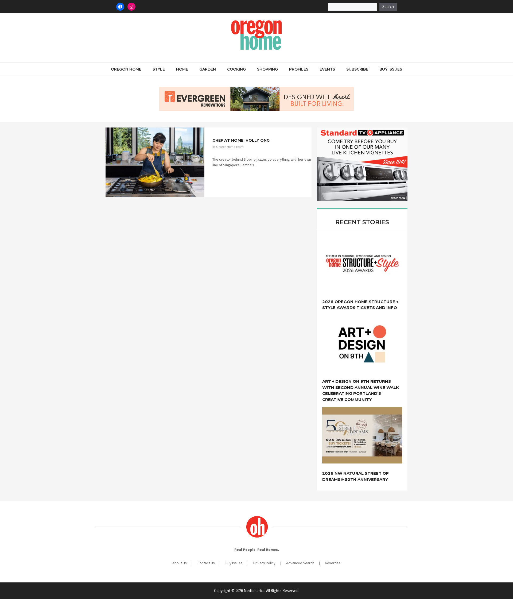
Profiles (298, 69)
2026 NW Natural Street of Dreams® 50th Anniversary (355, 476)
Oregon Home (126, 69)
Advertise (333, 563)
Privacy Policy (264, 563)
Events (327, 69)
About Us (179, 563)
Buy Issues (390, 69)
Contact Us (206, 563)
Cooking (236, 69)
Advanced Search (300, 563)
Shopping (267, 69)
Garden (207, 69)
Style (159, 69)
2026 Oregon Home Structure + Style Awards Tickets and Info (360, 304)
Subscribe (357, 69)
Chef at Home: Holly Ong (241, 140)
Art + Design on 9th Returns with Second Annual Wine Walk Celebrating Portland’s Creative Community (360, 390)
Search (388, 6)
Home (182, 69)
